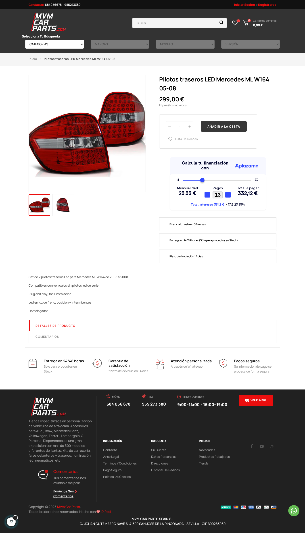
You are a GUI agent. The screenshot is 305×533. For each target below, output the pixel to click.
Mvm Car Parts (68, 506)
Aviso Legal (111, 456)
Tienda (204, 463)
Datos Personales (163, 456)
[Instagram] (271, 446)
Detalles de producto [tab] (55, 326)
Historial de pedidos (165, 470)
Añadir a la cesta (223, 126)
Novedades (207, 450)
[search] (221, 23)
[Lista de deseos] (235, 23)
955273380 (72, 4)
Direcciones (159, 463)
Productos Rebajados (214, 456)
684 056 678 (118, 404)
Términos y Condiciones (120, 463)
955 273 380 (154, 404)
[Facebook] (251, 446)
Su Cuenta (158, 450)
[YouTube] (261, 446)
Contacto (110, 450)
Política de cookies (117, 477)
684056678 (53, 4)
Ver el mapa (259, 400)
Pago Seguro (112, 470)
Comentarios (47, 337)
